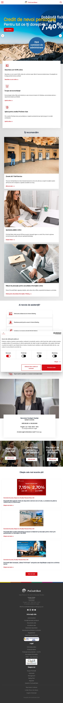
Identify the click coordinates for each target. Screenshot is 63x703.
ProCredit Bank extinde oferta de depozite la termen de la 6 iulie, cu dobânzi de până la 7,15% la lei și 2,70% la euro (30, 501)
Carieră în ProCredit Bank (31, 683)
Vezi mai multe (31, 574)
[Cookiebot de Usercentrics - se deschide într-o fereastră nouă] (54, 333)
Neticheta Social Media (31, 635)
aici (40, 432)
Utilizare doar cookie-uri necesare (31, 367)
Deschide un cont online (11, 79)
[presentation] (2, 35)
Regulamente (31, 632)
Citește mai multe (7, 505)
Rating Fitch (31, 678)
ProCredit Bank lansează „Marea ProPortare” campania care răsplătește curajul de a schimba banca (31, 563)
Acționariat (31, 673)
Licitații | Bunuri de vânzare (31, 690)
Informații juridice (31, 647)
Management (31, 675)
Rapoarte (31, 680)
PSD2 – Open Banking (31, 657)
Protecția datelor (31, 649)
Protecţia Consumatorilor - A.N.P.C (31, 652)
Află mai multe (9, 31)
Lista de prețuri (31, 618)
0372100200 (31, 599)
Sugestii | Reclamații (31, 693)
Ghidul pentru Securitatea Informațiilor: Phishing (18, 294)
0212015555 (31, 600)
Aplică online (8, 100)
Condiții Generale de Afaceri (31, 620)
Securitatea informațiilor (31, 654)
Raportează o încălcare (31, 687)
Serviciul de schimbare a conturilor (31, 630)
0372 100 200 (25, 423)
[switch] (24, 356)
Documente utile (31, 623)
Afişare (56, 361)
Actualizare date (31, 625)
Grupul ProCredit (31, 670)
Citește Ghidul (9, 239)
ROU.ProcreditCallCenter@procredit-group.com (31, 607)
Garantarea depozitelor (31, 628)
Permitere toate (51, 367)
